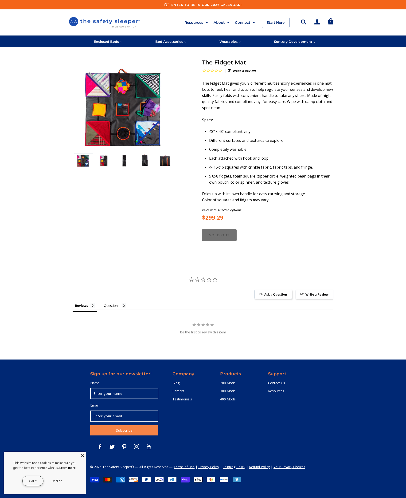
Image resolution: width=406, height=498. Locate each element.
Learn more (67, 468)
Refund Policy (259, 467)
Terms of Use (184, 467)
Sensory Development (293, 42)
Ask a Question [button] (275, 294)
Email (94, 405)
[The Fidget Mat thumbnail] (83, 160)
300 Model (228, 391)
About (219, 22)
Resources (193, 22)
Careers (178, 391)
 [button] (303, 21)
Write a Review (244, 71)
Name (95, 383)
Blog (176, 383)
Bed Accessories (169, 42)
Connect (242, 22)
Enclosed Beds (106, 42)
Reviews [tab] (81, 305)
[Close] (82, 455)
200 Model (228, 383)
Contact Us (276, 383)
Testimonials (182, 399)
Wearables (228, 42)
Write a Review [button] (316, 294)
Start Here (276, 22)
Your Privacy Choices (289, 467)
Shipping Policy (234, 467)
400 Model (228, 399)
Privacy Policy (208, 467)
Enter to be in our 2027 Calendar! (206, 5)
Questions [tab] (111, 305)
